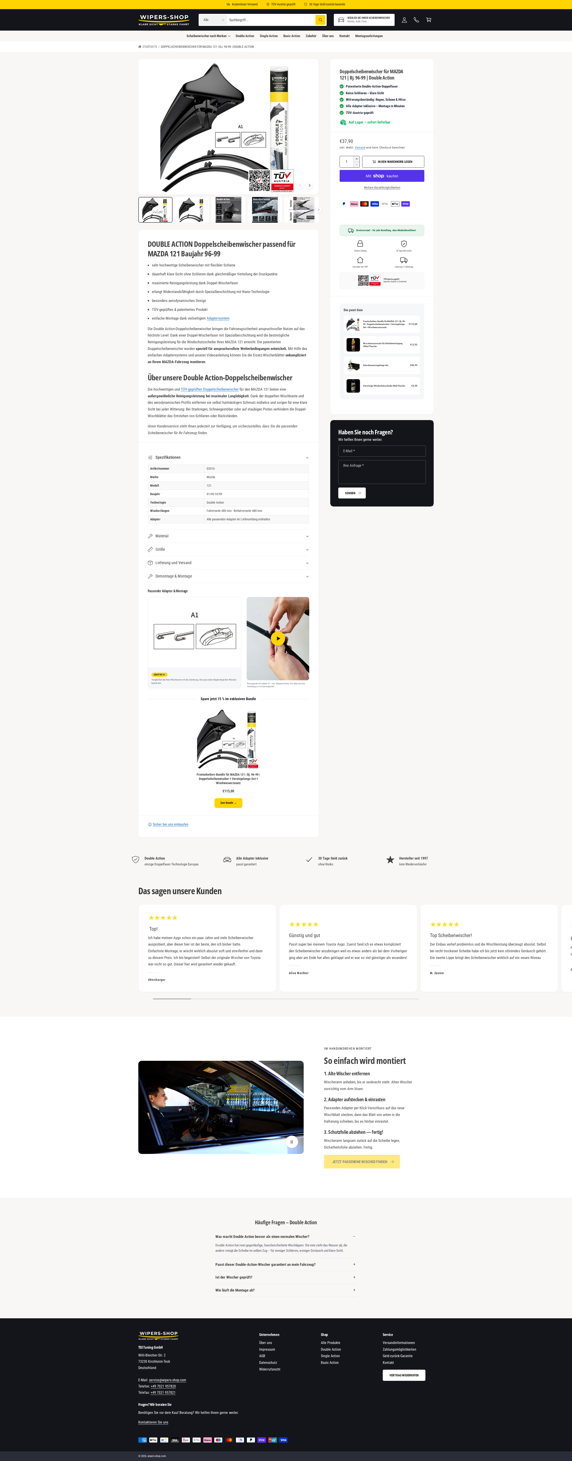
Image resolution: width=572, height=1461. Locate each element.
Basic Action (330, 1363)
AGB (262, 1356)
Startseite (150, 46)
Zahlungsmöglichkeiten (399, 1349)
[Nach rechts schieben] (309, 185)
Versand (360, 147)
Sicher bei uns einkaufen (170, 824)
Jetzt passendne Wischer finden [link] (359, 1162)
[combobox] (277, 20)
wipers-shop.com (156, 1456)
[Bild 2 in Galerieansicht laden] (192, 210)
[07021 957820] (416, 20)
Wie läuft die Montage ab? (234, 1290)
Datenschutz (268, 1363)
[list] (286, 861)
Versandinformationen (399, 1343)
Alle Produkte (330, 1343)
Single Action (330, 1356)
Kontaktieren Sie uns (153, 1422)
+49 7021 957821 (163, 1392)
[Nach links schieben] (300, 185)
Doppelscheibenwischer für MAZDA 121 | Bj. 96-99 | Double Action (207, 46)
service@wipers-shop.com (167, 1380)
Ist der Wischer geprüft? (233, 1277)
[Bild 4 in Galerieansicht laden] (265, 210)
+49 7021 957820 (163, 1386)
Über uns (265, 1343)
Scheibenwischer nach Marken (207, 36)
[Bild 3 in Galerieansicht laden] (228, 210)
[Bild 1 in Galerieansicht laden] (155, 210)
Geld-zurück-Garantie (398, 1356)
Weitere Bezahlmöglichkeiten (382, 187)
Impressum (267, 1349)
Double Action (331, 1349)
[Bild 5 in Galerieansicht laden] (301, 210)
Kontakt (388, 1363)
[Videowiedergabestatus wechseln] (292, 1142)
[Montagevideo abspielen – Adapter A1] (278, 638)
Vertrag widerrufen (404, 1375)
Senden (350, 493)
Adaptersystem (218, 318)
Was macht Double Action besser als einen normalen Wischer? (262, 1236)
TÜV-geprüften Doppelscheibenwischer (210, 389)
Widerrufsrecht (269, 1369)
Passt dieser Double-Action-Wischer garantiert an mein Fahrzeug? (265, 1264)
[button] (364, 20)
